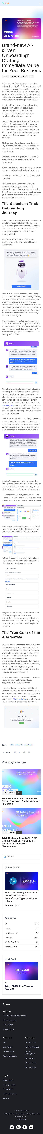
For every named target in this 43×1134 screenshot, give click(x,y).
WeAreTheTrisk (12, 942)
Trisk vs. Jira (29, 1058)
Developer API (8, 1051)
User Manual (7, 1047)
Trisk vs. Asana (30, 1063)
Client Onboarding (10, 1020)
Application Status (10, 1056)
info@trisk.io (21, 1119)
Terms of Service (9, 1094)
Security (6, 1098)
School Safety (8, 1029)
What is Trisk (11, 947)
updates (29, 745)
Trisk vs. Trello (30, 1067)
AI (12, 745)
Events (8, 928)
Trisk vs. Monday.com (30, 1053)
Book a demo (20, 699)
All (31, 76)
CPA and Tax (8, 1025)
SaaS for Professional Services (15, 1016)
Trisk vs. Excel (30, 1042)
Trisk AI (19, 745)
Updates (8, 938)
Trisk (5, 76)
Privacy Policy (8, 1080)
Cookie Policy (8, 1089)
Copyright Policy (9, 1085)
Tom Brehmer (11, 933)
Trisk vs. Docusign (32, 1047)
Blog (4, 1042)
